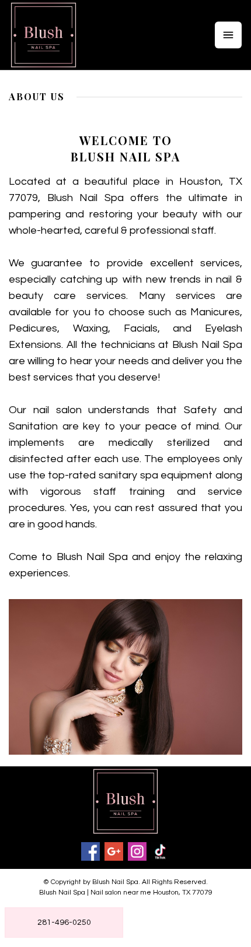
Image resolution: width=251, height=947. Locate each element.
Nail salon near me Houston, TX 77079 (151, 892)
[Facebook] (90, 851)
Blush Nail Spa (62, 892)
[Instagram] (137, 851)
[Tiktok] (160, 851)
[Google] (113, 851)
